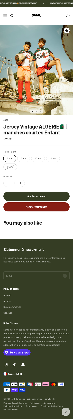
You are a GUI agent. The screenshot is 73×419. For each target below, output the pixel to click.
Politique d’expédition (12, 406)
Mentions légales (10, 409)
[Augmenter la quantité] (20, 183)
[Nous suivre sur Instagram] (5, 364)
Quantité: (8, 176)
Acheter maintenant (36, 206)
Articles (7, 301)
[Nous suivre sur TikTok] (14, 364)
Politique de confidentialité (15, 403)
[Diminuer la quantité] (8, 183)
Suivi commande (12, 306)
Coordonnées (31, 406)
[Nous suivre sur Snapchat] (23, 364)
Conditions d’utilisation (51, 406)
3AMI (5, 120)
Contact (7, 312)
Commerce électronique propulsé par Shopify (35, 399)
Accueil (7, 295)
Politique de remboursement (42, 403)
